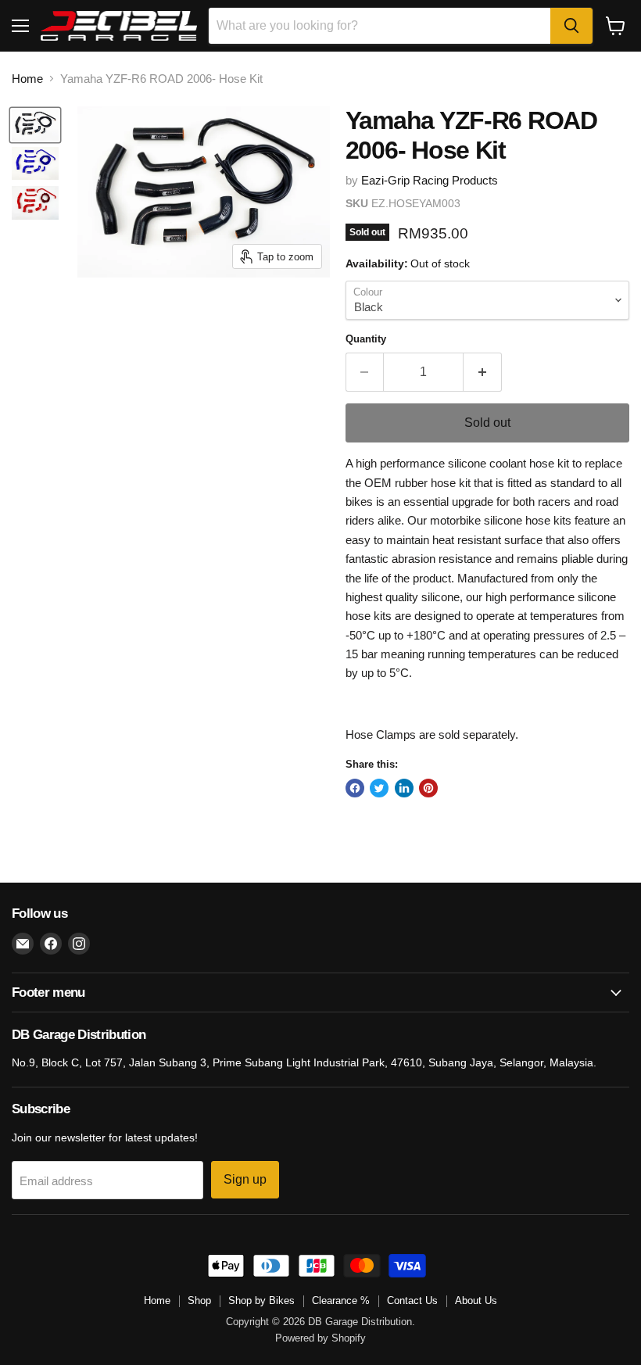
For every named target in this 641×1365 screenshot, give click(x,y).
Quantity (366, 339)
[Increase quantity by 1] (483, 372)
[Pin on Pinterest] (428, 788)
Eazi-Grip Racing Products (429, 180)
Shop (199, 1300)
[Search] (571, 26)
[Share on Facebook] (355, 788)
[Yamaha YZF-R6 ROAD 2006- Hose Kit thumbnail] (35, 125)
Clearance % (341, 1300)
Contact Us (412, 1300)
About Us (476, 1300)
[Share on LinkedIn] (404, 788)
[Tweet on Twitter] (379, 788)
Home (27, 78)
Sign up (245, 1179)
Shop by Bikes (261, 1300)
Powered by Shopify (320, 1338)
